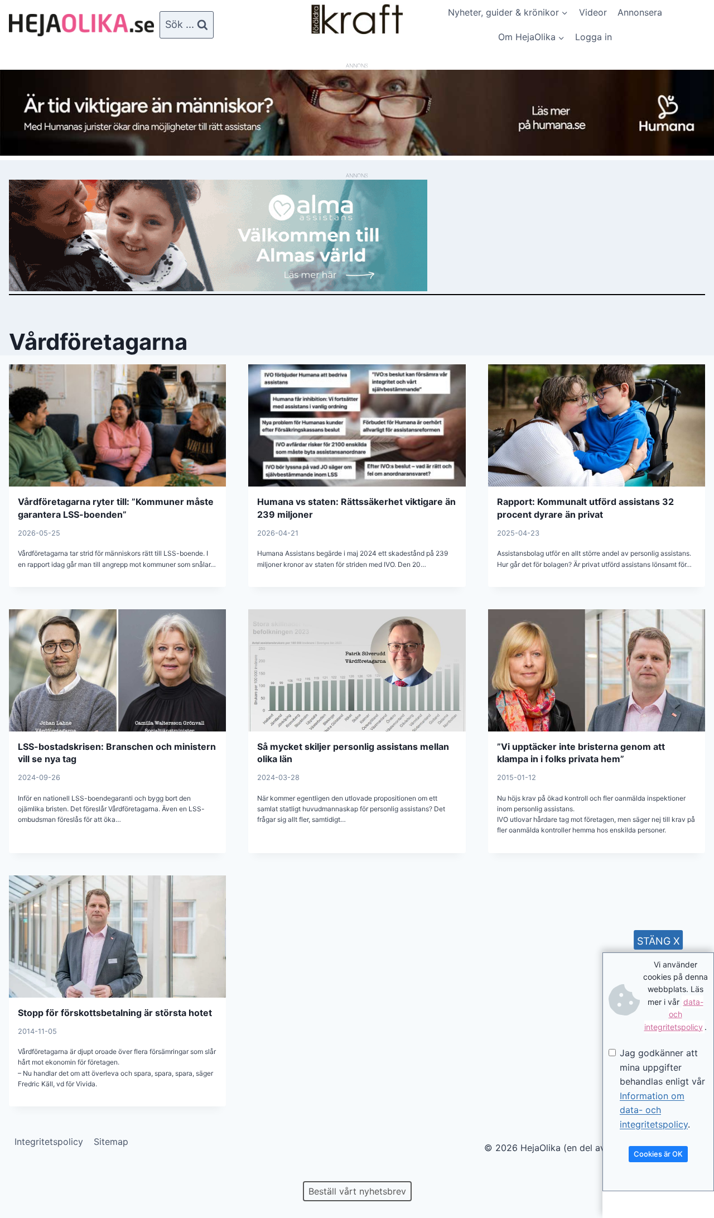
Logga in (593, 36)
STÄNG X (658, 941)
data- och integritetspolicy (673, 1014)
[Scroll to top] (27, 1174)
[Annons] (357, 152)
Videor (593, 12)
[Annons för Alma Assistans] (357, 235)
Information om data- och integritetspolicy (654, 1110)
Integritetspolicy (49, 1141)
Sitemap (111, 1141)
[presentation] (117, 425)
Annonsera (639, 12)
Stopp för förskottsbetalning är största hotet (115, 1012)
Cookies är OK (658, 1153)
